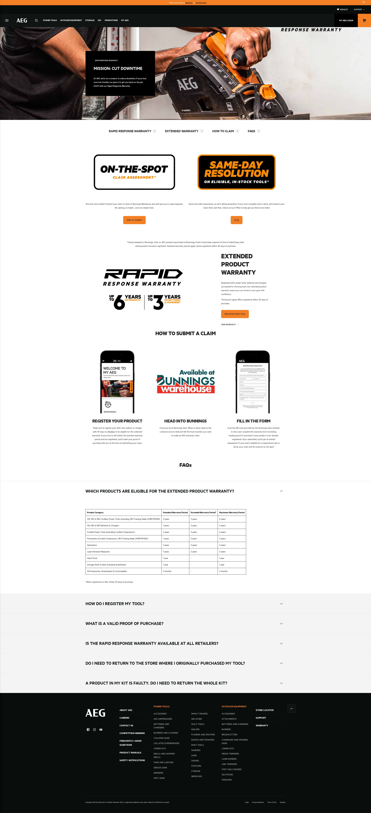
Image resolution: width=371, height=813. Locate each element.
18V (99, 20)
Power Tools (50, 20)
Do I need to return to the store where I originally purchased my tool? (165, 663)
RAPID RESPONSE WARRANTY (130, 131)
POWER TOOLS (162, 706)
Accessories (160, 713)
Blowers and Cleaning (166, 733)
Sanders (195, 750)
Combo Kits (160, 748)
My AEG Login (346, 20)
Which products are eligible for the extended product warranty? (160, 491)
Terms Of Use (271, 802)
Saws (194, 755)
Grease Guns (160, 767)
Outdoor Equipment (71, 20)
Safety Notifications (132, 760)
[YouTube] (100, 730)
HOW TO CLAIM (223, 131)
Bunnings (189, 2)
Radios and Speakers (202, 739)
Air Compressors (163, 719)
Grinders (158, 773)
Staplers (196, 766)
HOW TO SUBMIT (134, 220)
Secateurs (227, 774)
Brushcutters (229, 734)
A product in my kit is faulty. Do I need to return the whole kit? (156, 683)
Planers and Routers (203, 734)
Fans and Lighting (163, 762)
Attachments (229, 719)
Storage (89, 20)
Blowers (226, 729)
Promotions (111, 20)
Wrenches (196, 776)
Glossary (282, 802)
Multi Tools (197, 724)
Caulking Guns (162, 738)
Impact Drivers (199, 713)
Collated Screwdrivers (166, 743)
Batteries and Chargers (235, 724)
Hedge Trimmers (230, 753)
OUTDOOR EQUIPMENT (234, 706)
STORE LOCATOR (265, 710)
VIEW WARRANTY (228, 324)
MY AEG (125, 20)
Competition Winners (132, 733)
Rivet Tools (197, 745)
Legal (247, 802)
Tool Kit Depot (201, 2)
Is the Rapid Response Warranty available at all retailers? (152, 643)
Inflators (196, 719)
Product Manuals (130, 752)
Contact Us (126, 725)
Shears (195, 760)
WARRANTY (262, 725)
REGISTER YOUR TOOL (235, 314)
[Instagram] (94, 730)
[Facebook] (88, 730)
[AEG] (22, 20)
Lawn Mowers (229, 759)
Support (358, 9)
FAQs (251, 131)
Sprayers (227, 779)
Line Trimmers (229, 764)
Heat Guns (159, 778)
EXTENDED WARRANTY (181, 131)
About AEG (126, 710)
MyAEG (111, 431)
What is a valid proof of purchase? (124, 623)
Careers (124, 717)
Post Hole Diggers (232, 769)
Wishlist (344, 9)
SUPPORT (261, 717)
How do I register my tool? (115, 603)
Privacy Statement (258, 802)
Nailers (195, 729)
